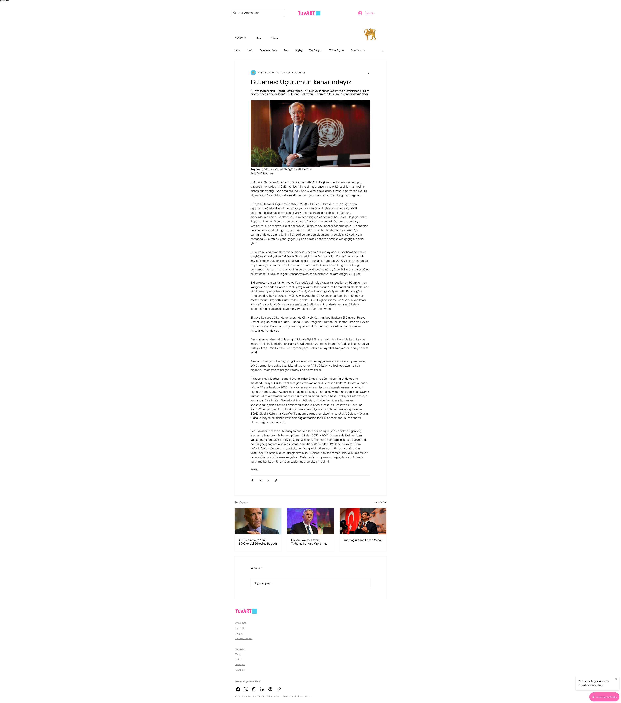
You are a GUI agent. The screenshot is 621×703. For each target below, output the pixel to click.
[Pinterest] (270, 689)
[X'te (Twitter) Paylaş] (260, 480)
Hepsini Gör (381, 502)
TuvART (243, 611)
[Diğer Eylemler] (368, 73)
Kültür (250, 50)
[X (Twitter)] (246, 689)
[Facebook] (238, 689)
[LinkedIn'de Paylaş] (268, 480)
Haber (254, 469)
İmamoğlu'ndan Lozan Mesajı (362, 540)
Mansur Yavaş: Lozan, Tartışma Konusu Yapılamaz (309, 541)
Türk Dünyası (315, 50)
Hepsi (237, 50)
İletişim (239, 633)
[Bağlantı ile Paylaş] (276, 480)
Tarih (286, 50)
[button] (382, 50)
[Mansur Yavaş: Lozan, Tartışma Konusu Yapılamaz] (310, 521)
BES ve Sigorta (336, 50)
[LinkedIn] (262, 689)
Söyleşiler (240, 648)
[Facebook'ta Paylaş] (252, 480)
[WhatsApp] (254, 689)
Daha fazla (356, 50)
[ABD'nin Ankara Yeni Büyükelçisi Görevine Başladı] (258, 521)
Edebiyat (240, 664)
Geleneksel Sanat (268, 50)
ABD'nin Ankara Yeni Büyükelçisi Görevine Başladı (258, 541)
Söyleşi (299, 50)
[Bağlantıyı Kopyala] (279, 689)
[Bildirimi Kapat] (616, 679)
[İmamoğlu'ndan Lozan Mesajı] (363, 521)
